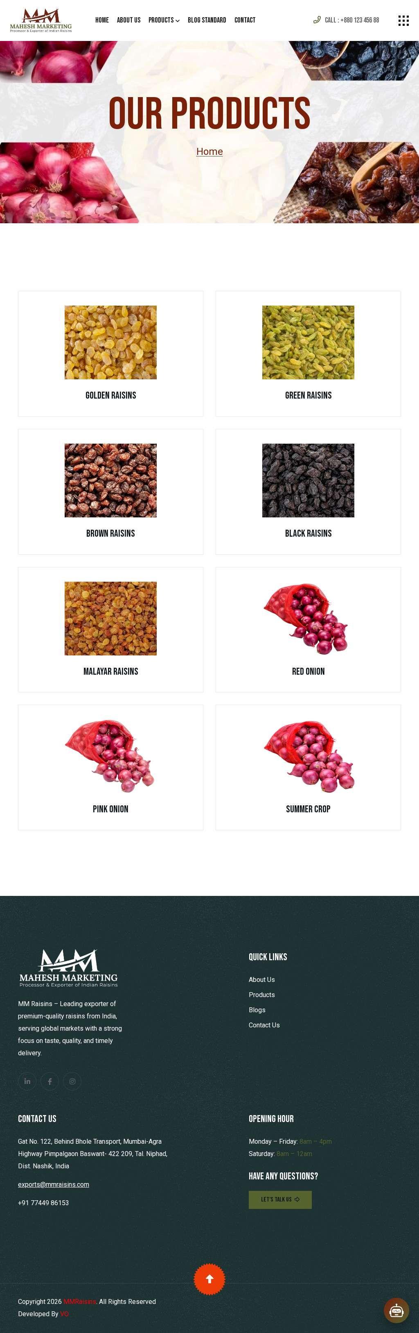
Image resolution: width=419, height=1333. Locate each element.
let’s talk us (276, 1200)
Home (102, 20)
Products (161, 20)
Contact (245, 20)
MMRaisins (79, 1302)
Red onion (308, 672)
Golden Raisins (111, 395)
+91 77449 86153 (43, 1203)
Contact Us (264, 1025)
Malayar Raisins (110, 672)
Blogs (257, 1010)
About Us (128, 20)
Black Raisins (308, 534)
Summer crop (308, 809)
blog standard (207, 20)
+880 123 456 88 (359, 20)
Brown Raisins (110, 534)
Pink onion (110, 809)
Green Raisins (308, 395)
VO (64, 1314)
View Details (107, 353)
